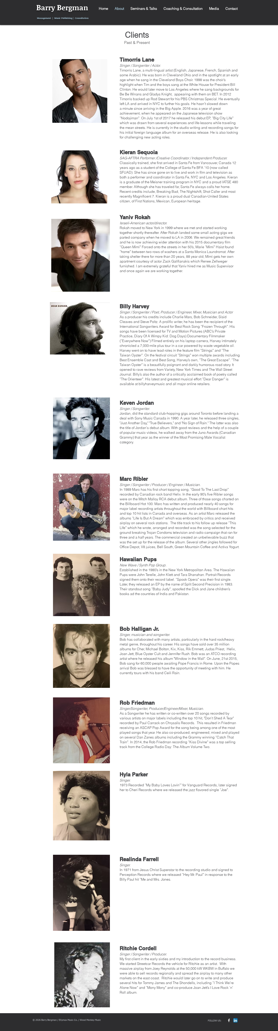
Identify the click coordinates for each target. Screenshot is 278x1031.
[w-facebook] (229, 1020)
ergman (75, 7)
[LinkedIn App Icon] (235, 1020)
